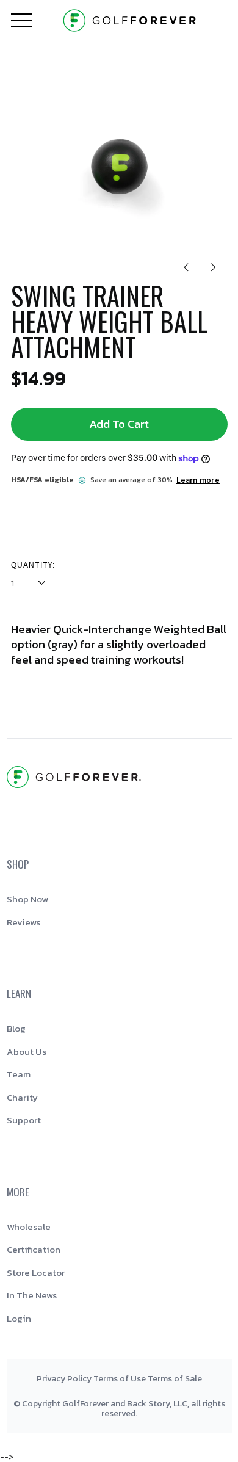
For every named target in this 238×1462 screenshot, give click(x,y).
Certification (33, 1249)
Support (24, 1120)
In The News (32, 1295)
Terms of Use (119, 1378)
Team (19, 1074)
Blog (16, 1028)
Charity (22, 1097)
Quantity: (33, 565)
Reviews (23, 922)
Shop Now (27, 899)
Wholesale (29, 1227)
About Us (26, 1051)
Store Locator (36, 1272)
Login (19, 1318)
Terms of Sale (175, 1378)
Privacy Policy (64, 1378)
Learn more (198, 480)
